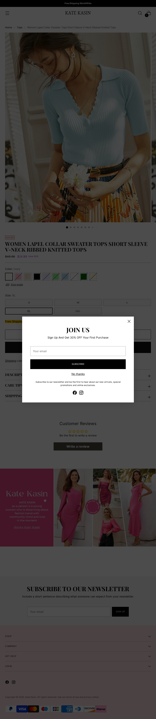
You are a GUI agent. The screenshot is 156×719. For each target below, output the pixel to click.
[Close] (129, 321)
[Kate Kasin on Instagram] (81, 393)
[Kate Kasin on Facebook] (74, 393)
